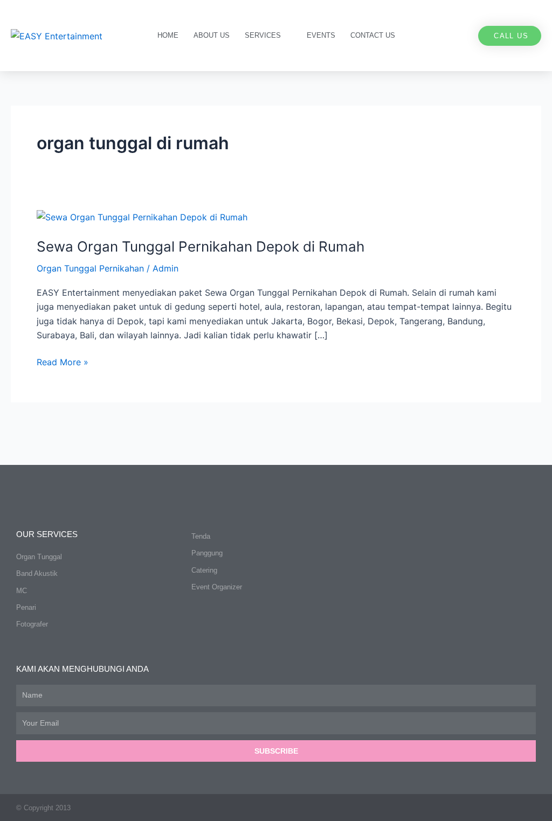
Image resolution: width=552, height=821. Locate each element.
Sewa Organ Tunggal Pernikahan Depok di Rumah (200, 246)
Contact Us (372, 35)
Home (167, 35)
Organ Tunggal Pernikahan (90, 268)
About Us (212, 35)
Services (263, 35)
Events (321, 35)
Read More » (62, 361)
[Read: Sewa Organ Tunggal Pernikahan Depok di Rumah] (142, 216)
